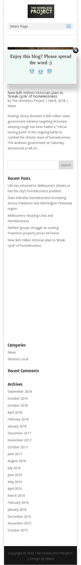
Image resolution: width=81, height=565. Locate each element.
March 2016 (16, 495)
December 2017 (19, 433)
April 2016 (15, 488)
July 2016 (14, 468)
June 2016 (15, 475)
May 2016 (15, 482)
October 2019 (18, 398)
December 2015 (19, 516)
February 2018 (18, 419)
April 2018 (15, 412)
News (12, 106)
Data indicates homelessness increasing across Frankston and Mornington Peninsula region (40, 203)
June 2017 (15, 454)
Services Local (18, 359)
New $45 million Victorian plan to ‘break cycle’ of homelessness (35, 94)
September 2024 (20, 391)
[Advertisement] (40, 295)
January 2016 (17, 509)
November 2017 (19, 440)
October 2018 (18, 405)
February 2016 (18, 502)
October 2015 (18, 530)
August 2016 (17, 461)
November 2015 (19, 523)
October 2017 (18, 447)
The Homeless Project (28, 100)
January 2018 (17, 426)
